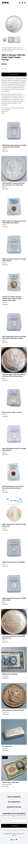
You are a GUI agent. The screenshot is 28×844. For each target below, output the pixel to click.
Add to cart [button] (5, 151)
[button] (25, 3)
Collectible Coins (11, 47)
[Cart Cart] (22, 2)
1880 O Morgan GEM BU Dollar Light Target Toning (13, 57)
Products (3, 47)
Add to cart (14, 74)
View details (5, 678)
